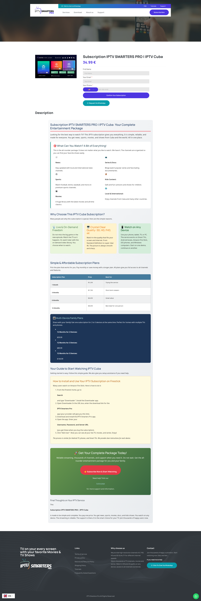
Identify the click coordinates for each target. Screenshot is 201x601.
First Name (87, 69)
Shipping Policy (80, 565)
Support (163, 6)
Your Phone (87, 85)
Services (66, 12)
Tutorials (153, 6)
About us (89, 12)
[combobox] (90, 89)
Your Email (87, 77)
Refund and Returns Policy (84, 562)
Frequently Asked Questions (85, 573)
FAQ (145, 6)
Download (78, 12)
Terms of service (81, 554)
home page (100, 483)
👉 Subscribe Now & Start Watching (100, 471)
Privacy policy (80, 558)
